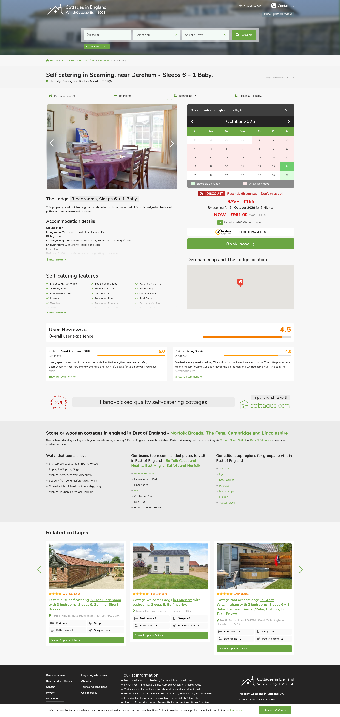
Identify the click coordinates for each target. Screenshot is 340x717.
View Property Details (65, 640)
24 (286, 166)
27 (226, 175)
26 (211, 175)
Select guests (194, 35)
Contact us (286, 6)
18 (194, 166)
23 (273, 166)
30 (273, 175)
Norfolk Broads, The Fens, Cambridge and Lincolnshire (229, 433)
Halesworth (226, 485)
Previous (53, 146)
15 (259, 157)
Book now (238, 244)
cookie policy (234, 710)
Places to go (252, 5)
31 (286, 175)
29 (259, 175)
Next (170, 146)
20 (226, 166)
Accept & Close (275, 710)
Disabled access (55, 675)
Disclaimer (52, 698)
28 (242, 175)
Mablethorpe (226, 491)
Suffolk (224, 440)
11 (194, 157)
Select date (143, 35)
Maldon (223, 497)
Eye (221, 474)
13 (226, 157)
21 (242, 166)
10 (286, 148)
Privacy (50, 692)
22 (259, 166)
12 (211, 157)
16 (273, 157)
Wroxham (225, 468)
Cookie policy (89, 692)
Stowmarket (226, 480)
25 (194, 175)
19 (211, 166)
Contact (50, 687)
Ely (136, 490)
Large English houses (94, 675)
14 (242, 157)
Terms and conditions (94, 687)
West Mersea (227, 502)
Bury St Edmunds (260, 440)
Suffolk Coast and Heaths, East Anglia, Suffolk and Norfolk (165, 463)
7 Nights (237, 110)
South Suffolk (238, 440)
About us (86, 681)
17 (286, 157)
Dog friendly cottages (59, 681)
